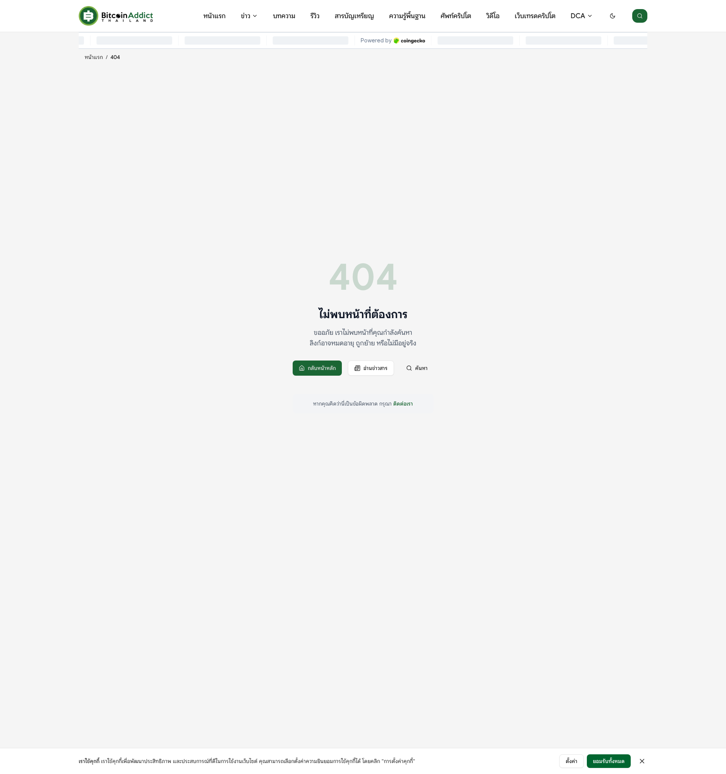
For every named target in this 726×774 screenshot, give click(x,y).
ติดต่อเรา (403, 403)
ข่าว (245, 16)
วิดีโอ (493, 16)
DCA (578, 16)
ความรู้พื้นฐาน (407, 16)
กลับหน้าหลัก (322, 368)
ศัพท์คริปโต (456, 16)
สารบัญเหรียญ (354, 16)
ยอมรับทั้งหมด (609, 761)
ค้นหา (421, 368)
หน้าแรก (214, 16)
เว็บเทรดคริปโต (535, 16)
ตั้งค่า (571, 761)
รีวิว (315, 16)
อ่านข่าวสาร (375, 368)
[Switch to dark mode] (612, 16)
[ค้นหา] (639, 16)
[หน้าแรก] (116, 16)
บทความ (284, 16)
